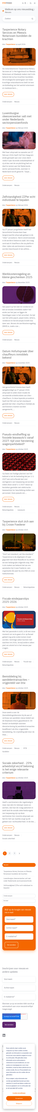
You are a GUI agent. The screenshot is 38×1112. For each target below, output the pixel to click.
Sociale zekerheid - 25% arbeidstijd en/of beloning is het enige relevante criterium (18, 768)
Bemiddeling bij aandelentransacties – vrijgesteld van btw (15, 679)
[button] (31, 3)
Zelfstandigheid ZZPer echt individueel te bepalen (18, 198)
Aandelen (5, 752)
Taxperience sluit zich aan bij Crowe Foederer (18, 523)
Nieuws (16, 102)
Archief (6, 901)
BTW (25, 748)
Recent (6, 865)
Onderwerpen (8, 896)
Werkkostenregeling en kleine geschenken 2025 (17, 275)
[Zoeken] (32, 19)
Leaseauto (21, 510)
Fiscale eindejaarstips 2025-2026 (15, 600)
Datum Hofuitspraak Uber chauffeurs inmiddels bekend (18, 354)
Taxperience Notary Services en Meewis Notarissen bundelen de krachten (16, 34)
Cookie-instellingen (19, 1093)
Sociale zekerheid (8, 839)
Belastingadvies (8, 510)
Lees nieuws (8, 94)
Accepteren (19, 1098)
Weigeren (19, 1103)
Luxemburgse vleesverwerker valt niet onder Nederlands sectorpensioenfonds (16, 118)
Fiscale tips (27, 662)
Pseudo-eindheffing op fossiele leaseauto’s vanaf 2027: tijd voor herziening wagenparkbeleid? (18, 439)
